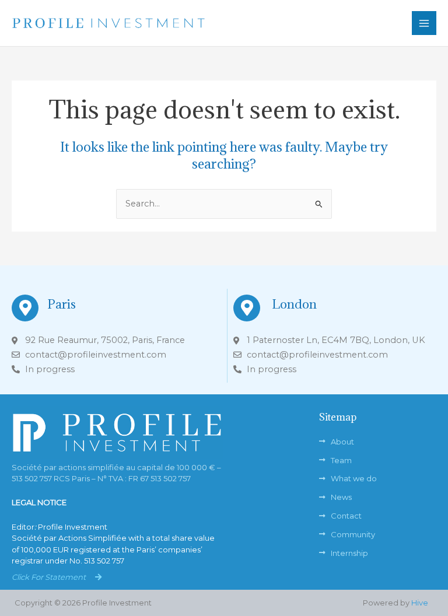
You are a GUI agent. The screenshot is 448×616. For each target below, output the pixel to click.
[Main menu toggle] (424, 23)
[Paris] (25, 308)
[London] (246, 308)
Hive (419, 602)
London (294, 304)
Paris (61, 304)
